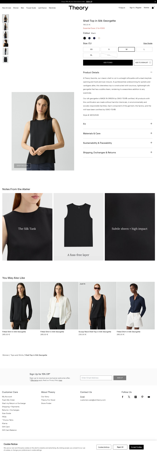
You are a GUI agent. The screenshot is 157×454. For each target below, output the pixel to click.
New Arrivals (6, 8)
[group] (21, 305)
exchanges (77, 2)
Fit (84, 123)
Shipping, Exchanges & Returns (99, 152)
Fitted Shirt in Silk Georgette (14, 332)
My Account (7, 397)
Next (71, 131)
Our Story (45, 397)
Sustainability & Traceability (97, 143)
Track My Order (8, 400)
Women (16, 8)
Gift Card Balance (9, 430)
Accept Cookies (136, 447)
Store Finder (46, 403)
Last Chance (42, 8)
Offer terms (34, 380)
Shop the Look (22, 166)
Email (82, 397)
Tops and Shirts (17, 355)
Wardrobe (52, 8)
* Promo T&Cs (7, 420)
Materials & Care (91, 133)
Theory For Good (48, 400)
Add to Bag (108, 62)
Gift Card (6, 427)
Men (22, 8)
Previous (15, 131)
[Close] (155, 1)
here (60, 380)
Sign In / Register (135, 8)
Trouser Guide (31, 8)
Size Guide (147, 43)
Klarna (4, 423)
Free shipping (67, 2)
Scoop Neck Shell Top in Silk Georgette (95, 332)
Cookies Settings (103, 447)
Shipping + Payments (10, 407)
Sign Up (120, 378)
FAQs (4, 417)
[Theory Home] (78, 8)
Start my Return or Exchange (14, 403)
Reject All (120, 447)
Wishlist (146, 8)
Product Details (91, 72)
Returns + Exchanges (10, 410)
